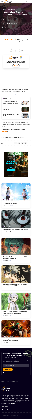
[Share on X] (7, 23)
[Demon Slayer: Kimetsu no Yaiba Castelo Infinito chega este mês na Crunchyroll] (16, 328)
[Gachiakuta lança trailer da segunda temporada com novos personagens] (16, 219)
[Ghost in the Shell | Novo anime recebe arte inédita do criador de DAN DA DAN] (16, 246)
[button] (2, 1)
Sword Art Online (18, 137)
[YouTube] (8, 409)
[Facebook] (2, 409)
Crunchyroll (4, 131)
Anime (4, 9)
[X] (5, 409)
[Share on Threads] (25, 143)
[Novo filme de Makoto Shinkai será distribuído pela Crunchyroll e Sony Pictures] (16, 191)
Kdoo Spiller (6, 342)
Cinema (6, 336)
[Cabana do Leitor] (8, 1)
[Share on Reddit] (12, 23)
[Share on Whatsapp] (10, 23)
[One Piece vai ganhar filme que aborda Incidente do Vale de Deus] (25, 103)
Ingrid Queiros (6, 205)
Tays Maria (6, 27)
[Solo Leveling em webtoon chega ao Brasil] (25, 116)
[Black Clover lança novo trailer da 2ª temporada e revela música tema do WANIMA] (16, 274)
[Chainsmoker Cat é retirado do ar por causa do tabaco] (25, 109)
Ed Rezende (6, 233)
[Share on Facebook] (5, 23)
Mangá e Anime (11, 9)
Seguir (16, 65)
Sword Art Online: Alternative (9, 39)
